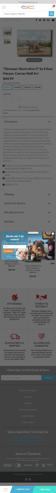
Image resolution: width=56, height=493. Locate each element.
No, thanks (15, 255)
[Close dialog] (53, 233)
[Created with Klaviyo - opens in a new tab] (28, 260)
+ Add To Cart (22, 489)
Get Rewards (8, 251)
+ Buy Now (44, 489)
